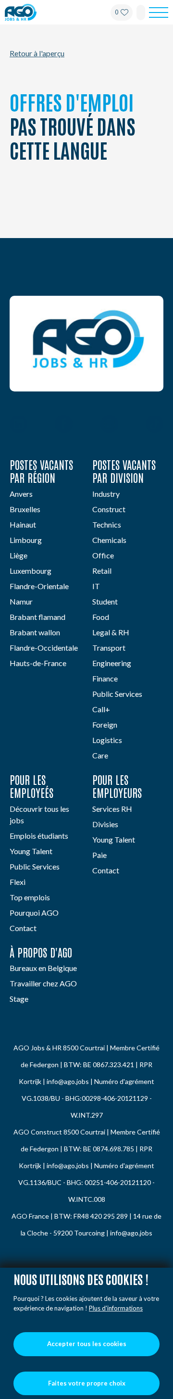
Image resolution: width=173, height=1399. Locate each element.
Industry (106, 493)
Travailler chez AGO (43, 983)
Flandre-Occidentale (44, 647)
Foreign (104, 724)
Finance (105, 678)
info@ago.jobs (68, 1081)
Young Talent (31, 851)
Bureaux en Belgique (43, 967)
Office (103, 555)
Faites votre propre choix (86, 1383)
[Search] (140, 12)
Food (100, 616)
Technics (106, 524)
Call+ (101, 709)
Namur (21, 601)
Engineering (111, 663)
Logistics (107, 739)
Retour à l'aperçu (37, 53)
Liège (18, 555)
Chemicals (109, 539)
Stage (19, 998)
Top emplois (30, 897)
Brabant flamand (37, 616)
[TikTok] (154, 425)
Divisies (105, 824)
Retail (101, 570)
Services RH (112, 808)
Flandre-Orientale (39, 586)
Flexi (17, 881)
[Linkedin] (18, 425)
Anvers (21, 493)
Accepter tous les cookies (86, 1344)
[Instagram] (109, 425)
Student (105, 601)
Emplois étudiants (39, 835)
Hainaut (23, 524)
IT (96, 586)
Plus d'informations (116, 1308)
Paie (99, 854)
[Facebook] (64, 425)
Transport (108, 647)
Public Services (117, 693)
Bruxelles (25, 509)
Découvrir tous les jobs (39, 814)
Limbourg (26, 539)
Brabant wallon (35, 632)
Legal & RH (110, 632)
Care (100, 755)
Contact (23, 928)
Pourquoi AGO (34, 912)
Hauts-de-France (38, 663)
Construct (108, 509)
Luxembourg (30, 570)
